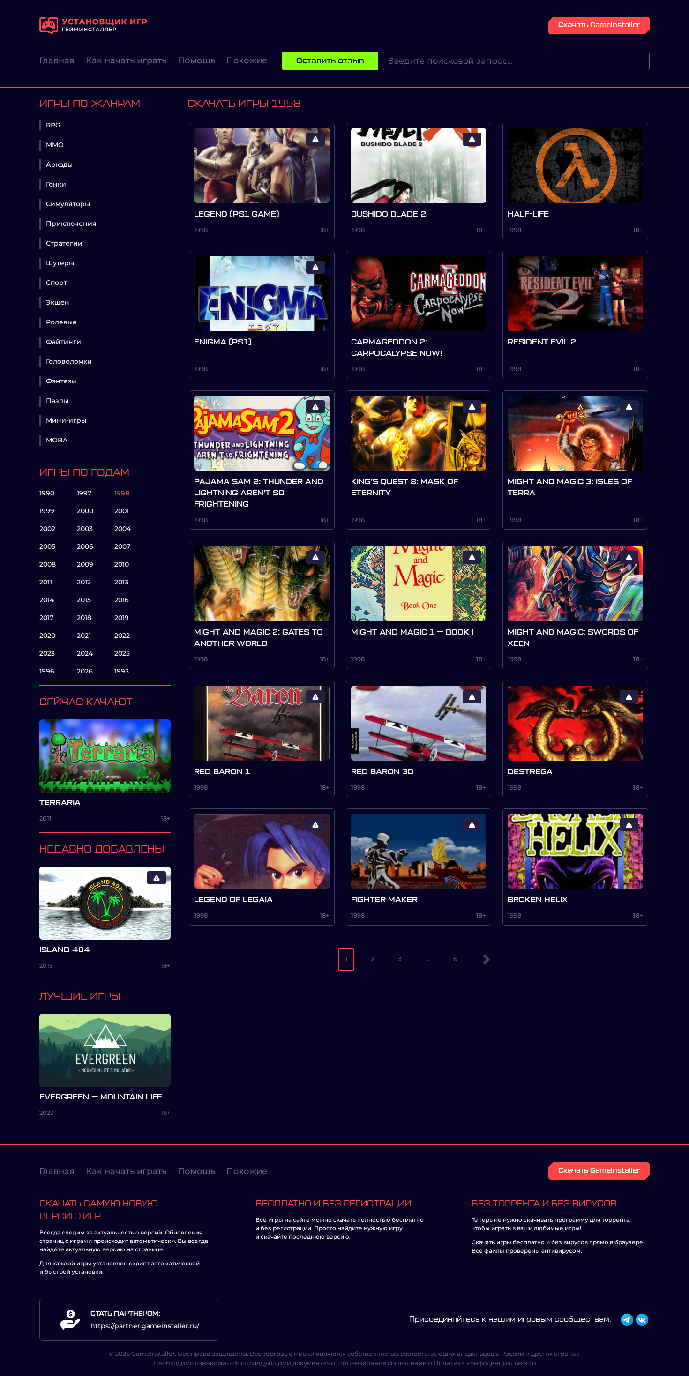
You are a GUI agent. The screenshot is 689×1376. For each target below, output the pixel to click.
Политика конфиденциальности (485, 1363)
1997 (84, 493)
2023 (47, 653)
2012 (84, 582)
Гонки (56, 184)
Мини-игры (66, 420)
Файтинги (63, 341)
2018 (84, 617)
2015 (84, 600)
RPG (53, 125)
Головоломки (69, 361)
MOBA (56, 440)
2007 (122, 546)
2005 (47, 546)
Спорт (56, 282)
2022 (122, 635)
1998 (121, 493)
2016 (121, 600)
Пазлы (57, 400)
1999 (46, 511)
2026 (85, 671)
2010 (121, 564)
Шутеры (60, 263)
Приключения (71, 223)
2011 (45, 582)
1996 (46, 671)
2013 (121, 582)
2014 (46, 600)
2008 (47, 564)
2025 (122, 653)
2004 (122, 528)
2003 (85, 528)
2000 (85, 511)
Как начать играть (126, 60)
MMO (55, 145)
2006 (85, 546)
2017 (46, 617)
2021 (84, 635)
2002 (47, 528)
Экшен (57, 302)
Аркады (59, 164)
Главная (57, 60)
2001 (121, 511)
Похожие (246, 60)
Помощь (196, 60)
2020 (47, 635)
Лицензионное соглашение (382, 1363)
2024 (85, 653)
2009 (85, 564)
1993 (121, 671)
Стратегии (64, 243)
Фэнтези (61, 381)
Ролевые (61, 322)
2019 (121, 617)
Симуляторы (68, 204)
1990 (46, 493)
